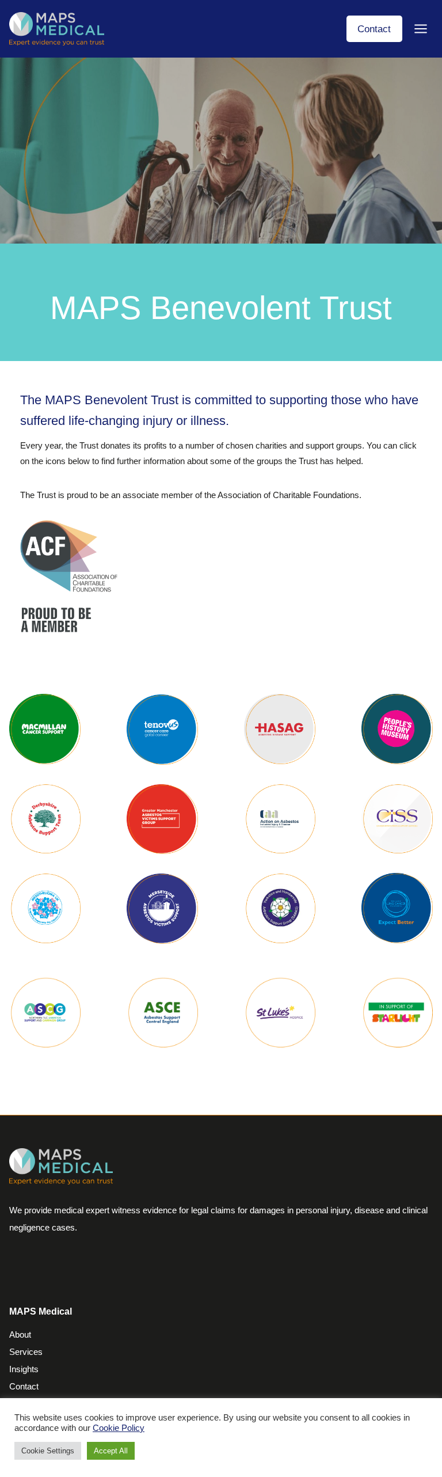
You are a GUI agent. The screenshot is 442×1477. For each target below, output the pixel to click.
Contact (374, 29)
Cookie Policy (118, 1428)
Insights (24, 1369)
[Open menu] (420, 28)
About (20, 1334)
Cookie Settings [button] (47, 1450)
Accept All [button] (111, 1450)
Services (26, 1352)
